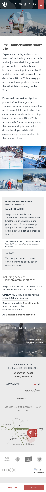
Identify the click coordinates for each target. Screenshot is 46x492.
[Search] (29, 4)
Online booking (35, 343)
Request (12, 487)
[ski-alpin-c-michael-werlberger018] (34, 157)
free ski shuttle (31, 303)
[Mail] (20, 4)
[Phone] (16, 4)
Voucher (9, 407)
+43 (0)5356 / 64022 (23, 373)
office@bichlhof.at (23, 376)
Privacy (37, 407)
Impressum (28, 407)
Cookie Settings (23, 410)
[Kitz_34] (11, 157)
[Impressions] (25, 4)
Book (34, 487)
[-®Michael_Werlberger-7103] (34, 180)
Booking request (35, 339)
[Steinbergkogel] (11, 180)
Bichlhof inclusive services (20, 314)
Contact (18, 407)
